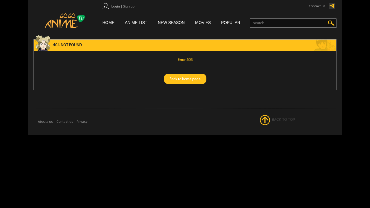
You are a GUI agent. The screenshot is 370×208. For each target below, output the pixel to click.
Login (115, 6)
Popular (230, 22)
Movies (203, 22)
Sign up (128, 6)
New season (171, 22)
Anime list (136, 22)
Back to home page (185, 79)
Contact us (317, 6)
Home (108, 22)
